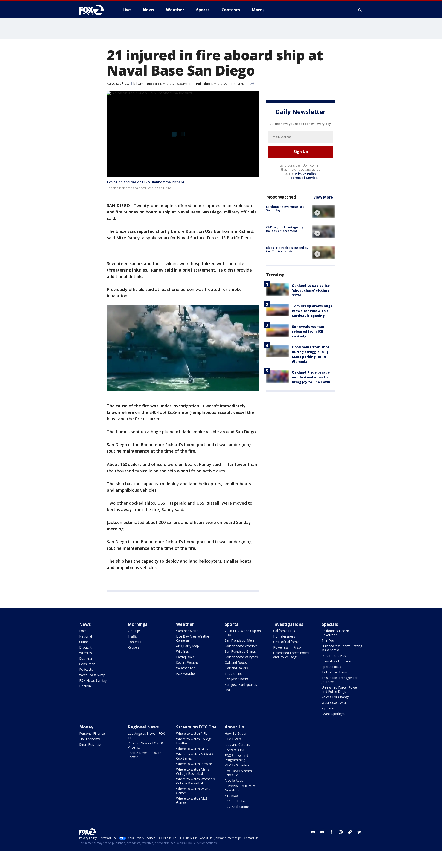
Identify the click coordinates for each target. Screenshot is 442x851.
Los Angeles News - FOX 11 (146, 735)
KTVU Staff (233, 739)
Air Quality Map (187, 646)
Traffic (132, 636)
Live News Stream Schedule (238, 773)
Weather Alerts (187, 631)
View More (323, 197)
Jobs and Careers (237, 744)
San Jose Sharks (236, 679)
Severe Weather (188, 662)
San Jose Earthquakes (241, 684)
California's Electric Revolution (335, 633)
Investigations (288, 624)
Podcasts (86, 669)
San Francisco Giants (240, 651)
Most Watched (281, 197)
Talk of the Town (334, 672)
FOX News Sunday (93, 680)
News (85, 624)
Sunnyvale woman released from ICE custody (308, 331)
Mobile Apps (234, 780)
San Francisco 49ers (240, 640)
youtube (322, 832)
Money (86, 727)
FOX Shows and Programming (236, 757)
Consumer (87, 664)
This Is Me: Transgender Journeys (340, 680)
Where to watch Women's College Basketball (195, 781)
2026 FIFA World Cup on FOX (243, 633)
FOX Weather (186, 673)
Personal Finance (92, 733)
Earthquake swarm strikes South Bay (285, 208)
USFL (229, 690)
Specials (330, 624)
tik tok (350, 832)
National (85, 636)
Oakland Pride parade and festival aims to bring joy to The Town (311, 377)
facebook (331, 832)
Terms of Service (303, 177)
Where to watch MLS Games (191, 800)
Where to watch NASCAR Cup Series (194, 756)
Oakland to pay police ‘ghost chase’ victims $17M (311, 290)
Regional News (143, 727)
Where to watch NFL (191, 733)
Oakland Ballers (236, 668)
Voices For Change (335, 697)
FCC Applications (237, 806)
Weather (185, 624)
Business (86, 658)
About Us (234, 727)
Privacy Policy (305, 173)
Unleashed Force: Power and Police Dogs (291, 655)
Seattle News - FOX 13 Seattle (144, 755)
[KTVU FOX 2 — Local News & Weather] (94, 9)
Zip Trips (134, 631)
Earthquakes (185, 657)
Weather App (185, 668)
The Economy (89, 739)
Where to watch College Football (194, 741)
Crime (83, 642)
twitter (359, 832)
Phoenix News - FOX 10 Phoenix (145, 745)
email (313, 832)
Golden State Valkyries (241, 657)
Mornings (137, 624)
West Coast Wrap (92, 675)
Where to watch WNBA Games (193, 791)
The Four (328, 640)
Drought (85, 647)
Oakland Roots (236, 662)
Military (138, 83)
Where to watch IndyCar (194, 764)
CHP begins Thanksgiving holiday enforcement (284, 229)
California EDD (284, 631)
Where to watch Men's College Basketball (193, 771)
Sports (231, 624)
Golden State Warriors (241, 646)
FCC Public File (235, 801)
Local (83, 631)
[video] (323, 211)
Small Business (90, 744)
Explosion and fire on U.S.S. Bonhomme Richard (145, 182)
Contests (134, 642)
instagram (340, 832)
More (257, 9)
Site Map (231, 795)
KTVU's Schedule (237, 765)
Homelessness (284, 636)
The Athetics (234, 673)
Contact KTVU (235, 750)
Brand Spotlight (333, 713)
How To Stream (236, 733)
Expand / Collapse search (360, 9)
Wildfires (85, 653)
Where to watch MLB (192, 748)
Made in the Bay (334, 655)
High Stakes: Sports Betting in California (342, 648)
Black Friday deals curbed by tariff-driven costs (287, 249)
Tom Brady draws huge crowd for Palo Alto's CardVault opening (312, 311)
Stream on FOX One (196, 727)
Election (85, 686)
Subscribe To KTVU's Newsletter (240, 788)
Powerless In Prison (288, 647)
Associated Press (118, 83)
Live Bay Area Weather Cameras (193, 638)
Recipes (133, 647)
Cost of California (286, 642)
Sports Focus (331, 666)
